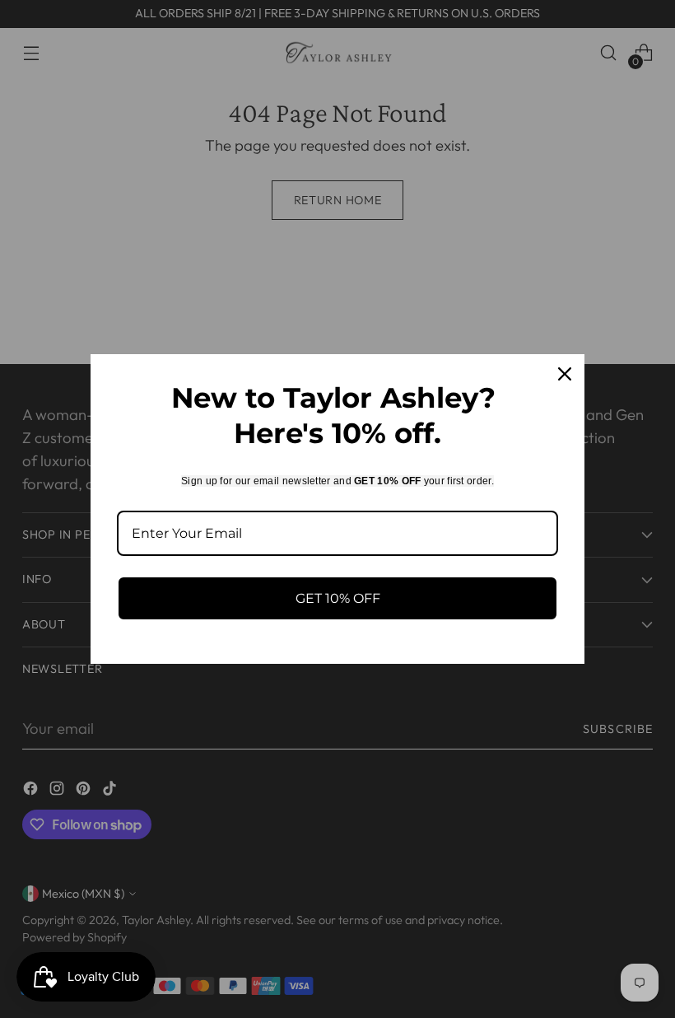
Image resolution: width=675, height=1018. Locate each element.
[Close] (564, 374)
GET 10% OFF (338, 598)
